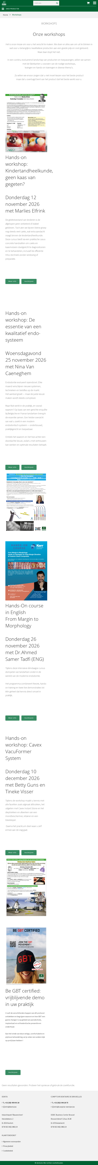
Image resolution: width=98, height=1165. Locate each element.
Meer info (12, 281)
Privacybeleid (8, 1146)
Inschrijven (28, 281)
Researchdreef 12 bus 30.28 (61, 1119)
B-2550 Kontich (7, 1123)
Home (5, 15)
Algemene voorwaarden (12, 1141)
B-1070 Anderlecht (58, 1123)
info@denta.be (10, 1107)
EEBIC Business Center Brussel (62, 1115)
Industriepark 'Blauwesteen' (12, 1115)
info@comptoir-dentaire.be (64, 1107)
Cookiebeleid (8, 1151)
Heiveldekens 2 (7, 1119)
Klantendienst (9, 1135)
